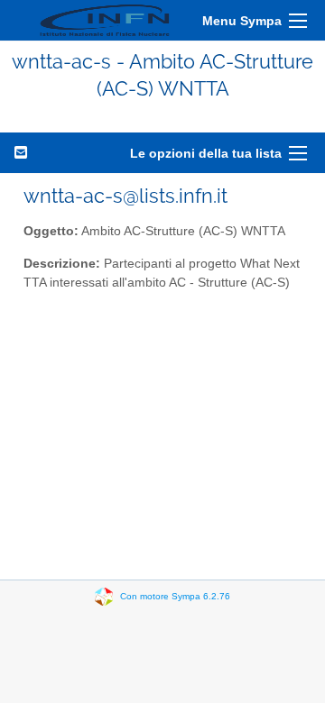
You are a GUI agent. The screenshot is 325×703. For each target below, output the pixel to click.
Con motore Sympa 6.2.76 (175, 595)
